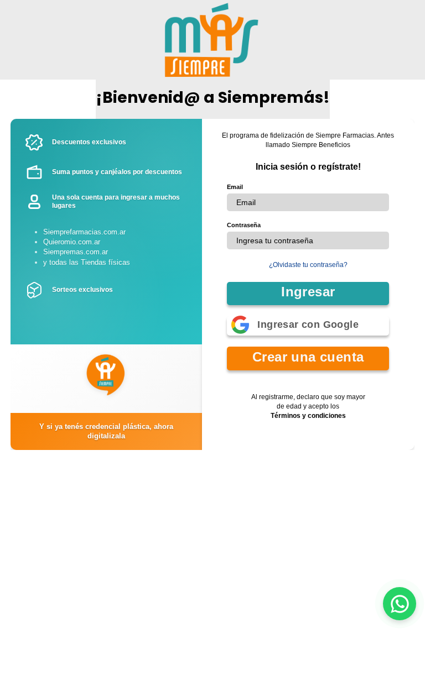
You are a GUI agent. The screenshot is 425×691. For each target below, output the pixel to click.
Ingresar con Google (308, 324)
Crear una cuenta (308, 356)
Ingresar (308, 291)
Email (235, 187)
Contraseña (244, 225)
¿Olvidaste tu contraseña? (308, 265)
